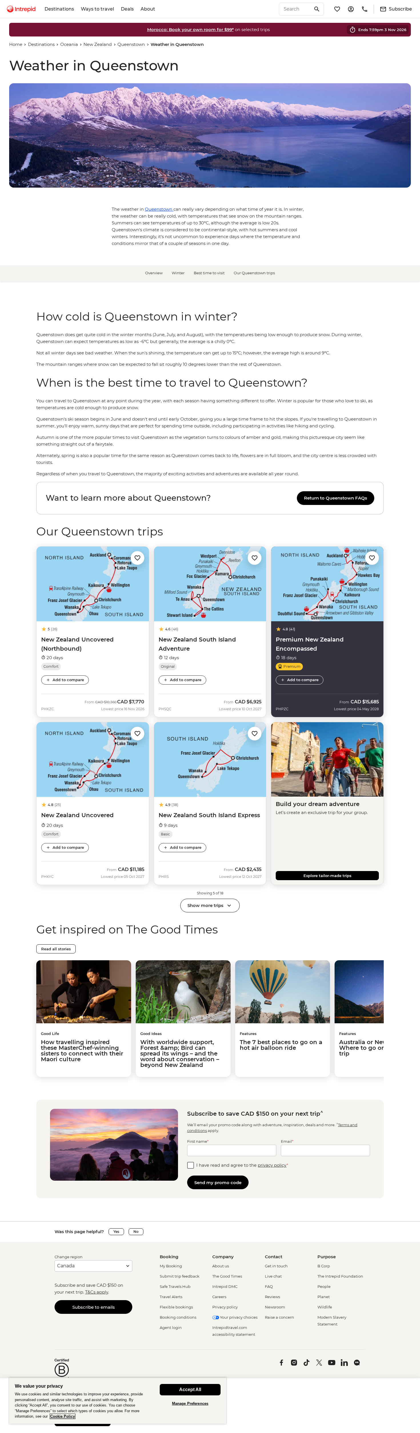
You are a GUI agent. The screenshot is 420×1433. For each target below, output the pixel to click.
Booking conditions (178, 1317)
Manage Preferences (190, 1403)
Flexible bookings (176, 1307)
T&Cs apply (96, 1292)
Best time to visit (209, 273)
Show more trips (205, 905)
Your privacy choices (238, 1317)
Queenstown (131, 44)
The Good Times (227, 1276)
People (324, 1286)
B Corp (323, 1266)
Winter (178, 273)
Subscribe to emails (93, 1307)
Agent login (171, 1327)
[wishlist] (337, 9)
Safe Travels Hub (175, 1286)
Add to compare (68, 679)
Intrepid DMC (224, 1286)
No (136, 1231)
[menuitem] (21, 9)
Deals (127, 9)
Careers (219, 1296)
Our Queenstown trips (254, 273)
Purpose (326, 1256)
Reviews (272, 1296)
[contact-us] (364, 9)
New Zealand (97, 44)
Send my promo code (217, 1182)
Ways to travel (97, 9)
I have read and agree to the (242, 1165)
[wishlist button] (137, 558)
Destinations (59, 9)
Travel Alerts (171, 1296)
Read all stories (56, 949)
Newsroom (275, 1307)
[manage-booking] (351, 9)
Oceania (69, 44)
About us (220, 1266)
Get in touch (276, 1266)
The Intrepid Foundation (340, 1276)
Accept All (190, 1389)
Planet (323, 1296)
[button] (137, 557)
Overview (154, 273)
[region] (210, 349)
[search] (295, 9)
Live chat (273, 1276)
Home (15, 44)
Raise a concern (279, 1317)
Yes (116, 1231)
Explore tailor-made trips (327, 875)
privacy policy (272, 1165)
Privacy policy (225, 1307)
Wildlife (324, 1307)
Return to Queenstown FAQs (335, 498)
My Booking (171, 1266)
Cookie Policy (62, 1416)
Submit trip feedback (179, 1276)
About (148, 9)
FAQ (269, 1286)
